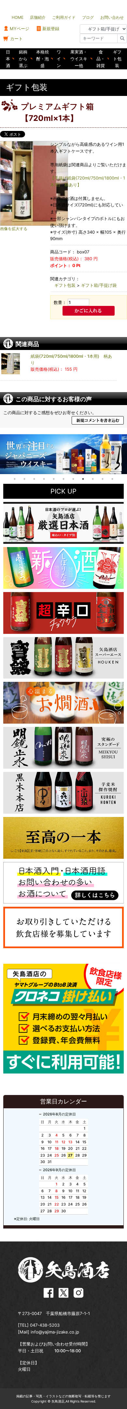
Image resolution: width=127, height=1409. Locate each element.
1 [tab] (14, 479)
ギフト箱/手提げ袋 (99, 285)
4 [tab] (44, 479)
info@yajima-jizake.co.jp (55, 1331)
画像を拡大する (13, 229)
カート (16, 38)
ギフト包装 (117, 58)
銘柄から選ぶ (23, 58)
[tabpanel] (63, 454)
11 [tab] (112, 479)
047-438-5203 (45, 1325)
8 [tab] (83, 479)
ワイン (59, 58)
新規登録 (50, 28)
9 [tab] (93, 479)
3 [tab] (34, 479)
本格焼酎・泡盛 (42, 58)
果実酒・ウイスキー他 (78, 58)
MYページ (19, 28)
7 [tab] (73, 479)
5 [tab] (53, 479)
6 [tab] (63, 479)
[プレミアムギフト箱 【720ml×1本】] (42, 183)
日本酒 (8, 58)
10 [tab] (102, 479)
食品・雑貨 (100, 58)
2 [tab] (24, 479)
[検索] (122, 38)
